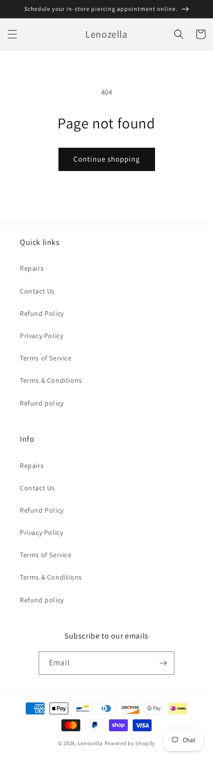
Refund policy (42, 403)
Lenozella (90, 743)
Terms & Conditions (51, 380)
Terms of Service (46, 357)
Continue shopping (106, 159)
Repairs (32, 268)
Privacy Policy (41, 335)
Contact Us (37, 291)
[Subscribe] (163, 663)
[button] (12, 34)
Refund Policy (42, 313)
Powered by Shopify (130, 743)
